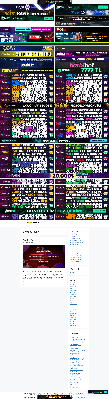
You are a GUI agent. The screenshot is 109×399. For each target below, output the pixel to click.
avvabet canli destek (76, 341)
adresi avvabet (73, 335)
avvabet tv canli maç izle (75, 368)
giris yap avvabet (73, 380)
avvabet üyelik (73, 374)
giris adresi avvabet (75, 377)
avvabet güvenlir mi (74, 354)
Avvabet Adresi (73, 234)
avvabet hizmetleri (82, 354)
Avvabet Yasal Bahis (75, 261)
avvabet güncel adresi (75, 353)
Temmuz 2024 (73, 304)
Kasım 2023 (73, 319)
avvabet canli (83, 339)
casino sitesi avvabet (74, 376)
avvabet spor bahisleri (80, 365)
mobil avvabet (74, 384)
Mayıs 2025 (73, 288)
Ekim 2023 (72, 321)
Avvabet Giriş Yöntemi (75, 238)
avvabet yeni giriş (75, 373)
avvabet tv (73, 367)
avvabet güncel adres (75, 351)
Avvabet (25, 281)
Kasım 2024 (73, 296)
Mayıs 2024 (73, 308)
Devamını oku (56, 278)
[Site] (27, 76)
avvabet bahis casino (28, 282)
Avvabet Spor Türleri (75, 248)
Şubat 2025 (73, 290)
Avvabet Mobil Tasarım (75, 246)
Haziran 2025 (73, 286)
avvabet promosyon (74, 362)
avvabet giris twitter (76, 347)
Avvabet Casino (30, 240)
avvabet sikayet (73, 365)
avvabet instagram (74, 356)
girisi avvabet (79, 379)
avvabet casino (35, 282)
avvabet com (80, 342)
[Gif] (54, 105)
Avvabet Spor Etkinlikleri (75, 250)
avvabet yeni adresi (74, 371)
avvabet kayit (74, 358)
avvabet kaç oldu (82, 358)
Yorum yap (26, 284)
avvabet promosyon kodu (76, 364)
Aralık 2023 (73, 317)
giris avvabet (73, 379)
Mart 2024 (72, 311)
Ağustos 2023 (73, 325)
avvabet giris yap (74, 348)
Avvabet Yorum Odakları (75, 259)
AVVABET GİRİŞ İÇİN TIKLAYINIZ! (54, 44)
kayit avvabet (74, 382)
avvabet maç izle (73, 359)
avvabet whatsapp (79, 370)
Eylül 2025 (72, 284)
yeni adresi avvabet (75, 386)
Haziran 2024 (73, 306)
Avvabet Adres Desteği (75, 255)
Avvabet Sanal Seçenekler (76, 253)
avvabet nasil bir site (81, 359)
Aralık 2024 (73, 294)
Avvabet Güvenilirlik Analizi (76, 242)
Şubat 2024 (73, 313)
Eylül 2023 (72, 323)
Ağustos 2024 (73, 302)
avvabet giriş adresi (82, 350)
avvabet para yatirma (43, 282)
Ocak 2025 (72, 292)
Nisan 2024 (73, 309)
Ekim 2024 (72, 298)
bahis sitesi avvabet (81, 374)
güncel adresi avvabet (81, 380)
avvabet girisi (75, 345)
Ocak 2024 (72, 315)
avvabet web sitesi (73, 370)
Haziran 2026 (73, 282)
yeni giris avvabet (74, 387)
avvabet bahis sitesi (74, 337)
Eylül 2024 (72, 300)
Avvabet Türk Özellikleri (75, 244)
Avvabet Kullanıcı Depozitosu (77, 257)
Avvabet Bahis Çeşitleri (75, 240)
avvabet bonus (74, 339)
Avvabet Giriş (73, 236)
